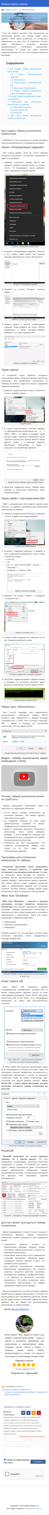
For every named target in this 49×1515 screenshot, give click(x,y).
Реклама (29, 1508)
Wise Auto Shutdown (20, 107)
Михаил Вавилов (20, 1309)
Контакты (38, 1508)
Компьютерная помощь (14, 4)
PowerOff (16, 113)
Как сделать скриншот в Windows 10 (17, 1389)
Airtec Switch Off (19, 110)
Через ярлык (17, 80)
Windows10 (20, 1386)
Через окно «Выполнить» (23, 88)
